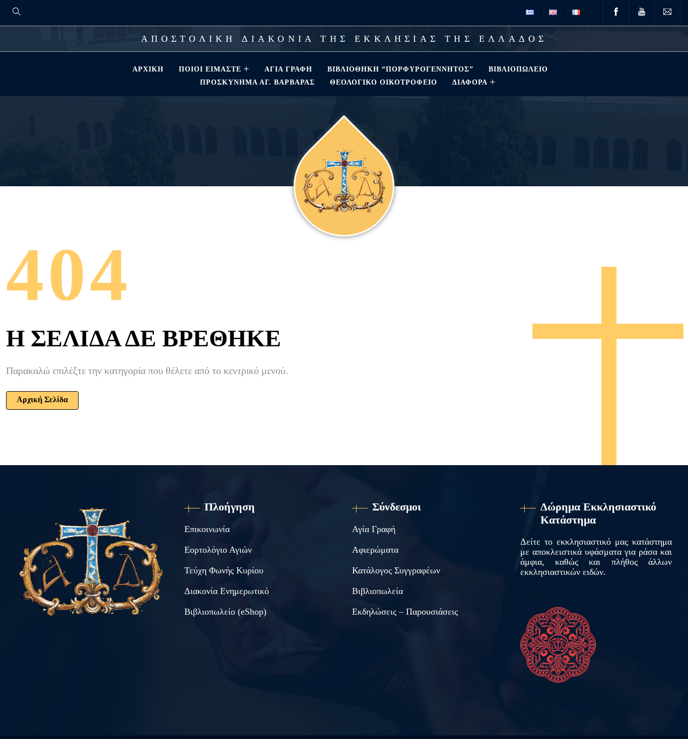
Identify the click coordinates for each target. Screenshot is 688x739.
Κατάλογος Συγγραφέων (396, 570)
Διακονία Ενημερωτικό (226, 591)
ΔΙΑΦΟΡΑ (470, 82)
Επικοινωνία (207, 529)
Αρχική (148, 69)
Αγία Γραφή (288, 69)
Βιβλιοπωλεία (377, 591)
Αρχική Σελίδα (42, 399)
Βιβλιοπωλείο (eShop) (225, 612)
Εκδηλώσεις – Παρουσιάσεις (405, 612)
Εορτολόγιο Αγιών (218, 550)
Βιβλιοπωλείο (518, 69)
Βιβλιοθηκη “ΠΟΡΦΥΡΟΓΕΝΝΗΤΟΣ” (400, 69)
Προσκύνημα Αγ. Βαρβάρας (257, 82)
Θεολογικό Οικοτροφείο (383, 82)
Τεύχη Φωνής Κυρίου (223, 570)
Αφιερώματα (375, 550)
